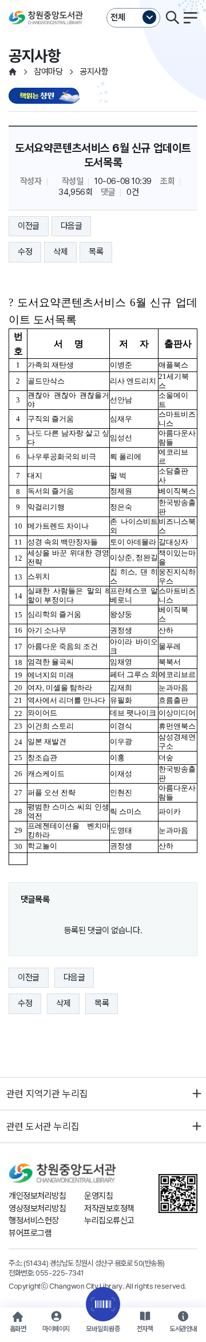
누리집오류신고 (109, 1220)
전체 (117, 17)
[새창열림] (46, 96)
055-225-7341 (59, 1272)
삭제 (60, 252)
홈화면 (18, 1329)
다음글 (71, 226)
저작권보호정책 (109, 1208)
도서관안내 (183, 1329)
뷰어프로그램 (30, 1233)
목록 (96, 252)
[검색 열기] (172, 18)
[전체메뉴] (190, 18)
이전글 (28, 226)
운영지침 (98, 1196)
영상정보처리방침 (37, 1208)
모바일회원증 (103, 1329)
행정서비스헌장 (34, 1220)
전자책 (145, 1329)
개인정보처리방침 (37, 1196)
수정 (25, 252)
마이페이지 (56, 1329)
